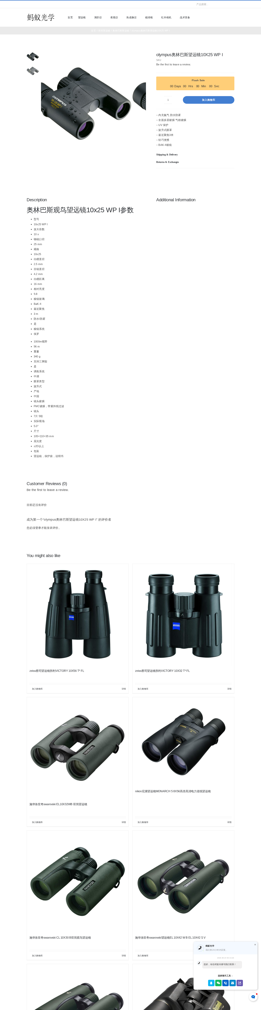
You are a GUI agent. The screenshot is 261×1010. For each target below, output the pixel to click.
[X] (220, 175)
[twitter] (33, 4)
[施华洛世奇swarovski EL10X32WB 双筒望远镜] (78, 748)
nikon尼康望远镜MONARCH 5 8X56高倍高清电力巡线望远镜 (173, 791)
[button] (195, 154)
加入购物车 (208, 99)
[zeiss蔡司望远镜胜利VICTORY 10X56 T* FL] (78, 615)
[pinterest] (51, 4)
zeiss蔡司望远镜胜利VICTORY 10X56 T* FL (56, 670)
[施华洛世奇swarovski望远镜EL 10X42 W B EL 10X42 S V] (183, 881)
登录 (38, 527)
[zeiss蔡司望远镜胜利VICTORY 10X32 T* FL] (183, 615)
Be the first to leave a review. (173, 64)
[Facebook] (214, 175)
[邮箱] (231, 175)
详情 (124, 689)
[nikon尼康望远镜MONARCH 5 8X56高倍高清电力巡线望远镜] (183, 741)
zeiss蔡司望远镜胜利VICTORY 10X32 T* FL (162, 670)
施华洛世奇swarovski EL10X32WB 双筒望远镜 (58, 804)
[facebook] (28, 4)
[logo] (41, 13)
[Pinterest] (226, 175)
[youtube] (45, 4)
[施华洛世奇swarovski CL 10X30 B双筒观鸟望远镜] (78, 881)
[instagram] (39, 4)
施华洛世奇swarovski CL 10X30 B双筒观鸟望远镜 (60, 937)
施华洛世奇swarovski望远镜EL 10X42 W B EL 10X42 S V (170, 937)
